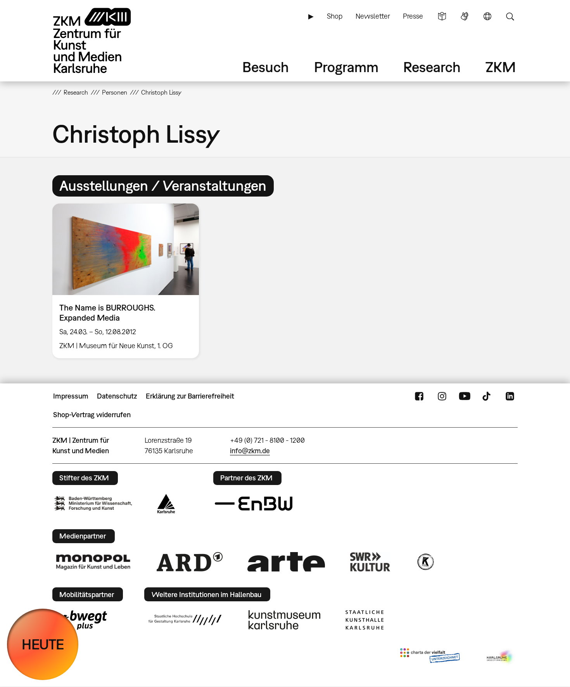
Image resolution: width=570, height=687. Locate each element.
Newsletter (373, 16)
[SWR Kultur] (370, 561)
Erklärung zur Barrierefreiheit (190, 396)
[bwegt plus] (80, 620)
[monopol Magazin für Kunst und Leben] (93, 562)
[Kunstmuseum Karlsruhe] (284, 620)
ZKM (500, 67)
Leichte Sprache (442, 16)
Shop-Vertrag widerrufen (92, 415)
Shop (334, 16)
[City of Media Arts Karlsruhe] (500, 657)
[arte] (286, 561)
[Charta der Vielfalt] (429, 657)
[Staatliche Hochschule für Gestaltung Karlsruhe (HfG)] (185, 620)
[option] (129, 281)
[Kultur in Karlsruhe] (425, 561)
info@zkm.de (250, 451)
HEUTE (43, 644)
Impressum (70, 396)
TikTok (487, 396)
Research (432, 67)
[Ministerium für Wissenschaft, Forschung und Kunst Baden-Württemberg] (93, 503)
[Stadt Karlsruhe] (166, 503)
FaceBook (419, 396)
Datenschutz (117, 396)
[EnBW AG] (253, 504)
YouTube (464, 396)
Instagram (442, 396)
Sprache (487, 16)
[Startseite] (102, 40)
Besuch (265, 67)
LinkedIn (510, 396)
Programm (346, 67)
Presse (413, 16)
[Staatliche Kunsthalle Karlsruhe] (364, 620)
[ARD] (190, 561)
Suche (510, 16)
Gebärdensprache (464, 16)
